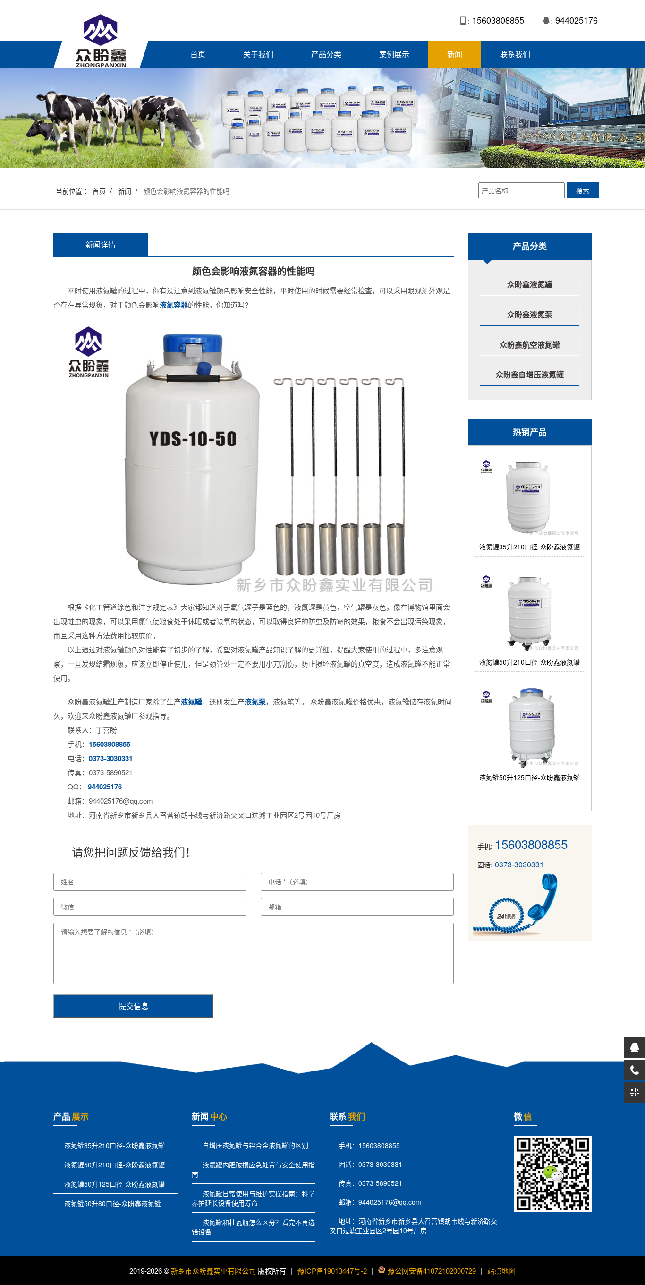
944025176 (576, 20)
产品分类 (326, 54)
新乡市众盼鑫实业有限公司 (213, 1271)
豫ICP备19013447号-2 (332, 1271)
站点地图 (501, 1271)
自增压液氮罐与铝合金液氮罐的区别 (254, 1145)
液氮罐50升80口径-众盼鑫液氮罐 (111, 1203)
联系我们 (515, 54)
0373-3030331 (111, 758)
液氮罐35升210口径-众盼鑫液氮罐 (113, 1145)
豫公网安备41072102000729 (432, 1271)
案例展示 (394, 54)
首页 (197, 54)
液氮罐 (191, 701)
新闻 (454, 54)
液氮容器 (174, 305)
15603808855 (498, 20)
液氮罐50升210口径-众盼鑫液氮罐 (113, 1164)
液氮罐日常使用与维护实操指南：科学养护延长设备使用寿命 (253, 1198)
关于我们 (258, 54)
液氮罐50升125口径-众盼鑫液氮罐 (113, 1184)
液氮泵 (255, 701)
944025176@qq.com (389, 1202)
